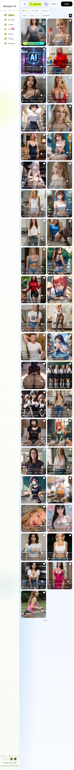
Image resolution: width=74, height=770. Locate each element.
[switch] (27, 10)
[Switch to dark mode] (46, 4)
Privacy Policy (15, 766)
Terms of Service (5, 766)
